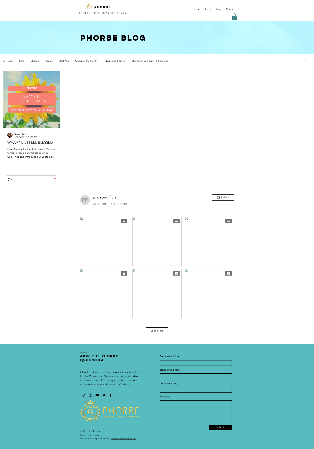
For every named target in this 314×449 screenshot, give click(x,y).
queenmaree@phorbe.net (123, 438)
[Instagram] (90, 395)
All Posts (8, 60)
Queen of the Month (86, 60)
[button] (234, 16)
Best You (64, 60)
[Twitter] (104, 395)
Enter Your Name (170, 356)
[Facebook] (111, 395)
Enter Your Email (170, 369)
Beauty (49, 60)
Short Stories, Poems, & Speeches (150, 60)
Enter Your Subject (171, 383)
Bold (21, 60)
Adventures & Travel (114, 60)
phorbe (102, 7)
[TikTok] (84, 395)
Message (165, 396)
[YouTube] (97, 395)
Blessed (35, 60)
